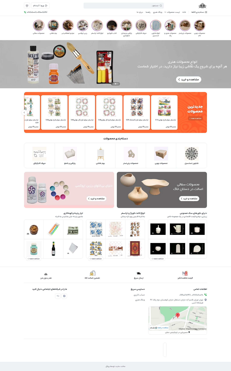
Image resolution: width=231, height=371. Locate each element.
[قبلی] (207, 25)
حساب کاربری (139, 295)
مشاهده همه (196, 118)
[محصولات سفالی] (162, 190)
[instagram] (64, 296)
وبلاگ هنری (140, 300)
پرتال (108, 366)
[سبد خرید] (27, 6)
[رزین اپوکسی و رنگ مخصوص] (69, 190)
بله (58, 296)
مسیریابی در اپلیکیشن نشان (176, 332)
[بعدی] (24, 25)
